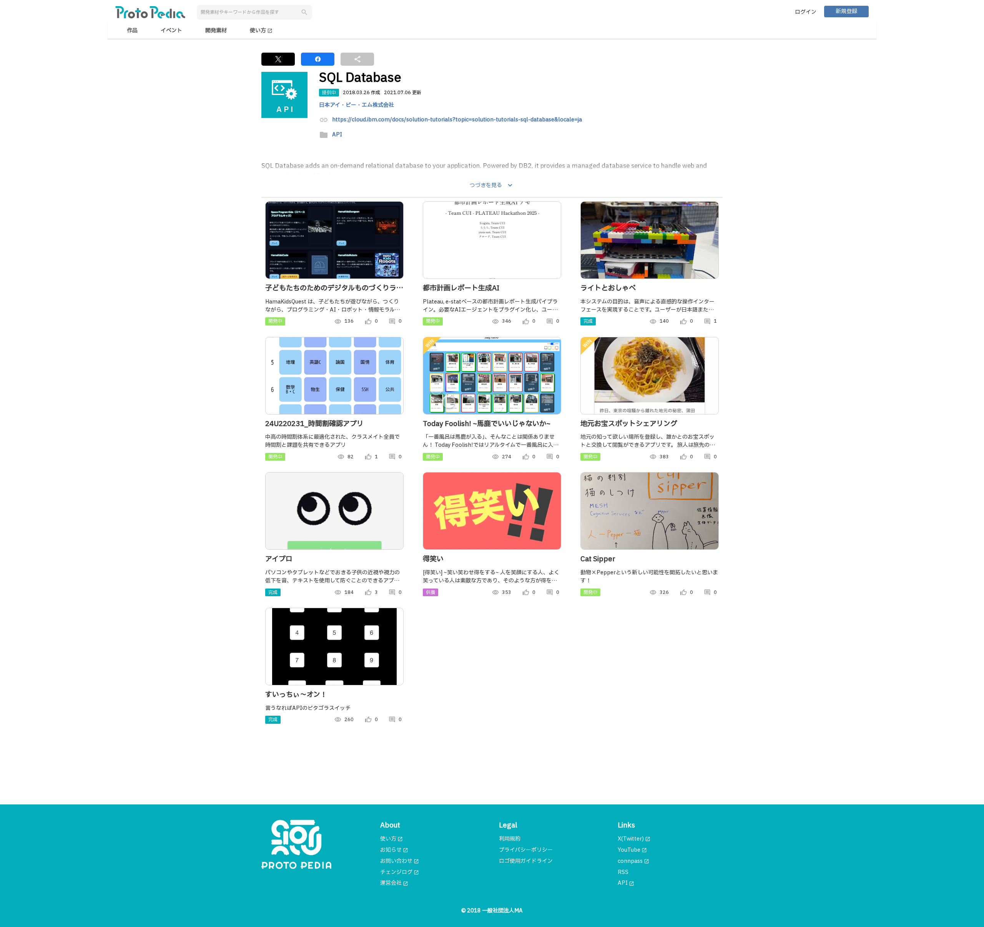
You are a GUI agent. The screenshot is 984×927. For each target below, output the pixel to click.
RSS (623, 872)
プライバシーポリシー (526, 850)
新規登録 (846, 11)
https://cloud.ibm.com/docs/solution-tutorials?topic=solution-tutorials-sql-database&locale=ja (457, 120)
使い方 (261, 31)
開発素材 (216, 31)
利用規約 (509, 839)
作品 (132, 31)
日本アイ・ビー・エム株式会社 (356, 105)
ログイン (805, 12)
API (337, 135)
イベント (171, 31)
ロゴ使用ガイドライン (526, 861)
